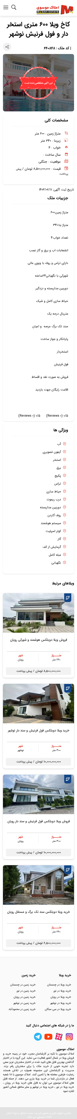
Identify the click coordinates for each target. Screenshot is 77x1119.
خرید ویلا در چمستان (59, 984)
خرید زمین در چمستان (23, 984)
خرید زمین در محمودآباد (22, 1009)
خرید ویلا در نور (62, 991)
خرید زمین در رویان (25, 997)
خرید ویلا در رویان (61, 997)
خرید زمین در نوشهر (24, 1003)
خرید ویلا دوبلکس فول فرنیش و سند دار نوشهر (38, 730)
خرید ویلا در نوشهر (60, 1003)
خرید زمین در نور (26, 991)
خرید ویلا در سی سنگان (58, 1009)
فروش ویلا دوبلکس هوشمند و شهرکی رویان (38, 639)
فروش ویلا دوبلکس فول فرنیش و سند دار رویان (38, 821)
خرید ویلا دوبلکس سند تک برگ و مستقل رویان (38, 911)
